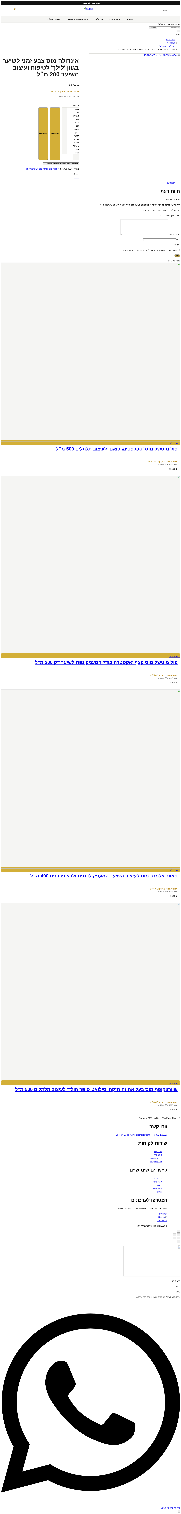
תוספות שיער (156, 1188)
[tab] (88, 183)
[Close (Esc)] (178, 1234)
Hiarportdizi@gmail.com (144, 1135)
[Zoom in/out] (174, 1234)
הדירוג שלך (174, 216)
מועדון (165, 10)
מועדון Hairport (156, 1162)
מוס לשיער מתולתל (167, 46)
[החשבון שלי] (28, 10)
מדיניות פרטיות (156, 1158)
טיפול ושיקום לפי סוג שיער (78, 19)
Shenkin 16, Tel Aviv (125, 1135)
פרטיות (164, 1221)
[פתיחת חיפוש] (34, 10)
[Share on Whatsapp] (78, 177)
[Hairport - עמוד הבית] (90, 10)
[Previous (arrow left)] (178, 1238)
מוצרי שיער (115, 19)
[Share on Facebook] (75, 177)
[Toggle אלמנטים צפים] (179, 1511)
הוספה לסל (55, 134)
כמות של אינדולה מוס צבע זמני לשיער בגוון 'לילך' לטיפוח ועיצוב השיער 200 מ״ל (76, 131)
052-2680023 (161, 1135)
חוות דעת (171, 183)
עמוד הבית (170, 40)
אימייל (177, 245)
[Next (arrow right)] (174, 1238)
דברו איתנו (163, 1214)
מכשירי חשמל (54, 19)
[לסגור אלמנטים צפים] (179, 1245)
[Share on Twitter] (76, 177)
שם (178, 240)
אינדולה (56, 169)
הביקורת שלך (174, 234)
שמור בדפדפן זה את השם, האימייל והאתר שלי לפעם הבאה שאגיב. (149, 250)
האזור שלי (158, 1155)
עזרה (159, 1221)
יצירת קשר (158, 1152)
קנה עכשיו (43, 134)
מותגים (130, 19)
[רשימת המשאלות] (22, 10)
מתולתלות (99, 19)
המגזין (159, 1192)
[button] (90, 443)
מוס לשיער (47, 169)
